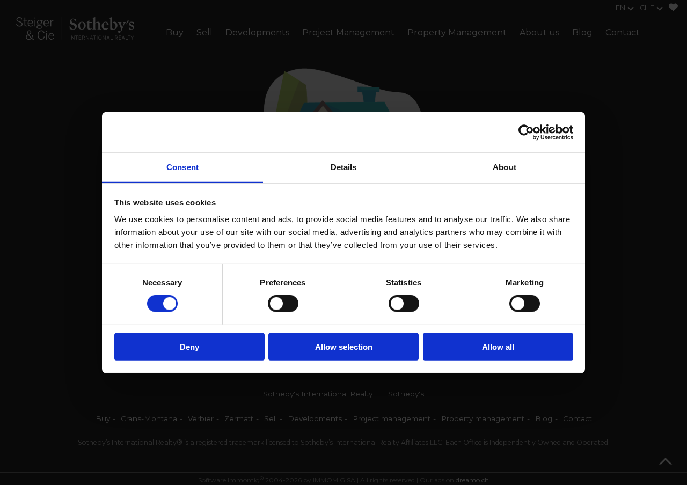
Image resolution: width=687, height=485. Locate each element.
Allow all (498, 346)
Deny (189, 346)
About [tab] (504, 167)
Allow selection (343, 346)
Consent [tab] (182, 167)
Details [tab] (344, 167)
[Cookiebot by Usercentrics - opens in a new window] (526, 132)
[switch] (283, 303)
